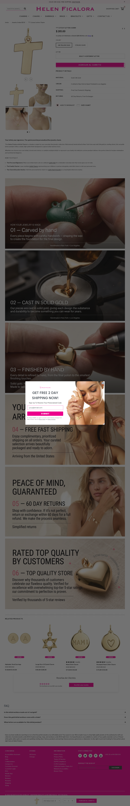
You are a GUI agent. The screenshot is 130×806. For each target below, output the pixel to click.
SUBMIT (45, 413)
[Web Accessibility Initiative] (1, 803)
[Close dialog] (103, 383)
